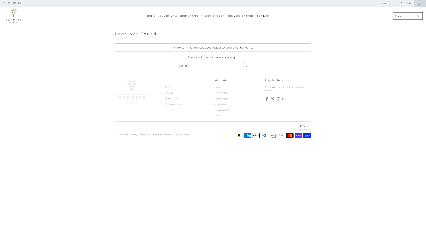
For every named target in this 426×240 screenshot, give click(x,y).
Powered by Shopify (180, 134)
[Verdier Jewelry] (13, 16)
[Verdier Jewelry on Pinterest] (9, 3)
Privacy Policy (171, 98)
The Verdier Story (241, 16)
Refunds (169, 93)
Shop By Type (190, 16)
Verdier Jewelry (129, 134)
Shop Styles (214, 16)
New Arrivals (167, 16)
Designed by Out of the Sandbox (154, 134)
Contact (263, 16)
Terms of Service (173, 104)
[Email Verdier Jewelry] (19, 3)
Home (151, 16)
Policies (168, 87)
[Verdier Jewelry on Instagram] (14, 3)
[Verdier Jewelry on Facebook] (3, 3)
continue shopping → (224, 57)
